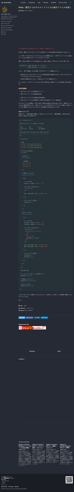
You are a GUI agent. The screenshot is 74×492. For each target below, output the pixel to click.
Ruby (25, 305)
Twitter (4, 32)
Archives (23, 2)
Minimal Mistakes (23, 488)
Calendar (45, 2)
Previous (32, 351)
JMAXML (53, 2)
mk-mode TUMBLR (6, 27)
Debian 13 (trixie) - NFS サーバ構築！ (52, 445)
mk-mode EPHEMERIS (7, 29)
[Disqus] (46, 374)
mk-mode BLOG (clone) (7, 25)
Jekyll (17, 488)
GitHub (4, 34)
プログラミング (30, 308)
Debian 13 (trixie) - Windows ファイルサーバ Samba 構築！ (25, 446)
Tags (39, 2)
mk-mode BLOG (6, 2)
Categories (31, 2)
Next (59, 351)
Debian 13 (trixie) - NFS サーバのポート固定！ (38, 446)
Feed (17, 486)
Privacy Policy (63, 2)
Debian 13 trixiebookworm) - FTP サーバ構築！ (65, 446)
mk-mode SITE (5, 23)
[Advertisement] (46, 21)
